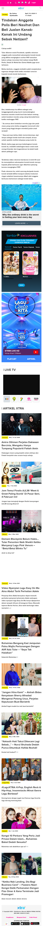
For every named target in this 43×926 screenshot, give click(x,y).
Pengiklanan (9, 917)
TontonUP (8, 247)
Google (24, 105)
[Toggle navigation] (3, 8)
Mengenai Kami (21, 917)
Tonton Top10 (17, 247)
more (21, 285)
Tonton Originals (28, 247)
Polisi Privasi (33, 917)
